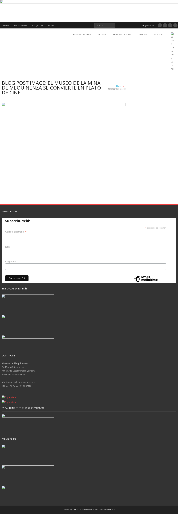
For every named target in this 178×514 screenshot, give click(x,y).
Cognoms (10, 261)
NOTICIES (158, 34)
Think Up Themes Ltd (82, 509)
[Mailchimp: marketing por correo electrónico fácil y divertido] (146, 281)
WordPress (110, 509)
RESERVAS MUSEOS (82, 34)
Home (118, 86)
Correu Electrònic (15, 231)
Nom (7, 246)
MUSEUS (102, 34)
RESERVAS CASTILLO (122, 34)
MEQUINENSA (20, 25)
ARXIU (51, 25)
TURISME (143, 34)
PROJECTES (37, 25)
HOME (6, 25)
